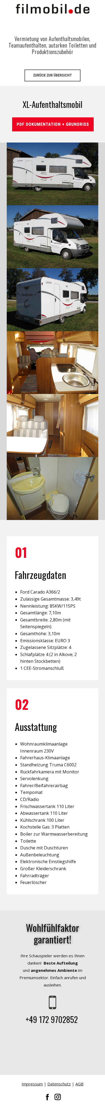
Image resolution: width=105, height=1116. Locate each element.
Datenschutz (59, 1084)
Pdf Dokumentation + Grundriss (53, 124)
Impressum (32, 1084)
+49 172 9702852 (53, 1019)
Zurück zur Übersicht (52, 75)
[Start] (52, 8)
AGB (79, 1084)
